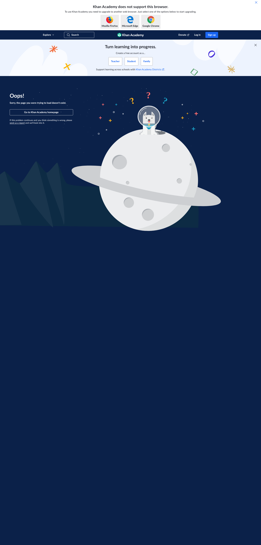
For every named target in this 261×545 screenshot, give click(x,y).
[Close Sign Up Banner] (256, 45)
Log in (197, 35)
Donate (182, 35)
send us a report (17, 123)
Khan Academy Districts (148, 69)
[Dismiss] (256, 2)
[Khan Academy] (130, 34)
